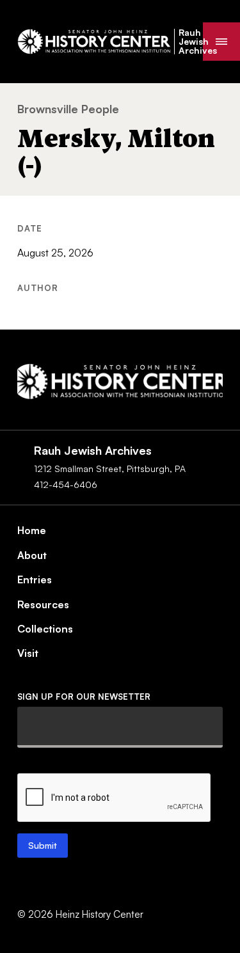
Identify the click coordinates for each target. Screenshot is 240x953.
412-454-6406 (65, 484)
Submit (42, 845)
